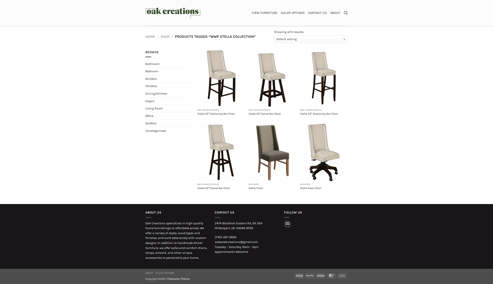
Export (149, 101)
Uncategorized (155, 131)
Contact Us (317, 13)
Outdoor (151, 123)
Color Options (293, 13)
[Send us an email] (287, 224)
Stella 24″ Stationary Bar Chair (216, 113)
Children (151, 86)
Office (149, 116)
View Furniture (264, 13)
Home (150, 36)
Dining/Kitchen (156, 93)
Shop (165, 36)
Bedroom (151, 71)
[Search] (346, 13)
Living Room (154, 108)
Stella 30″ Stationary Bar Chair (319, 113)
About (335, 13)
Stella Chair (256, 188)
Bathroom (152, 64)
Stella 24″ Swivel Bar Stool (265, 113)
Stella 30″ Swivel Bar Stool (213, 188)
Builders (151, 79)
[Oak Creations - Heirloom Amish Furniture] (172, 13)
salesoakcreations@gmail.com (236, 242)
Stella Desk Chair (310, 188)
